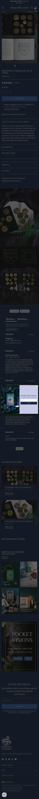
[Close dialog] (37, 386)
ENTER (28, 403)
